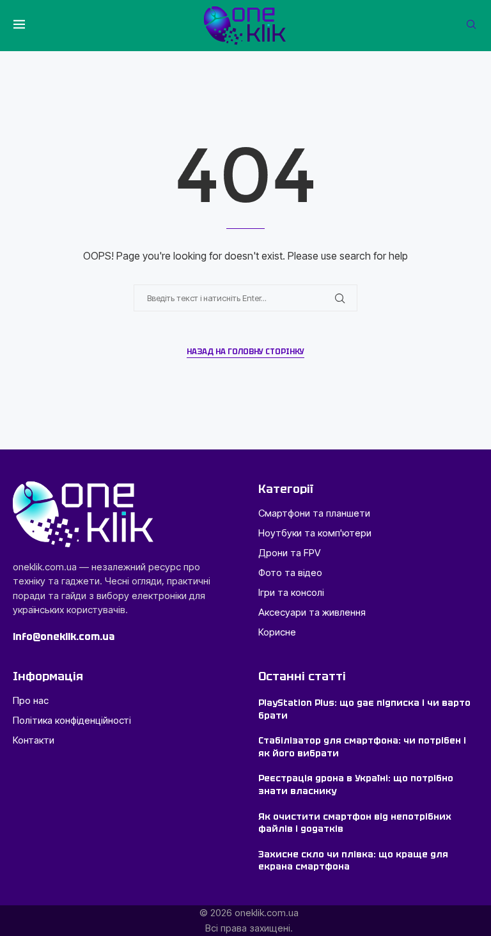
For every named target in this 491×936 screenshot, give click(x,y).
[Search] (471, 25)
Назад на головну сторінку (245, 352)
